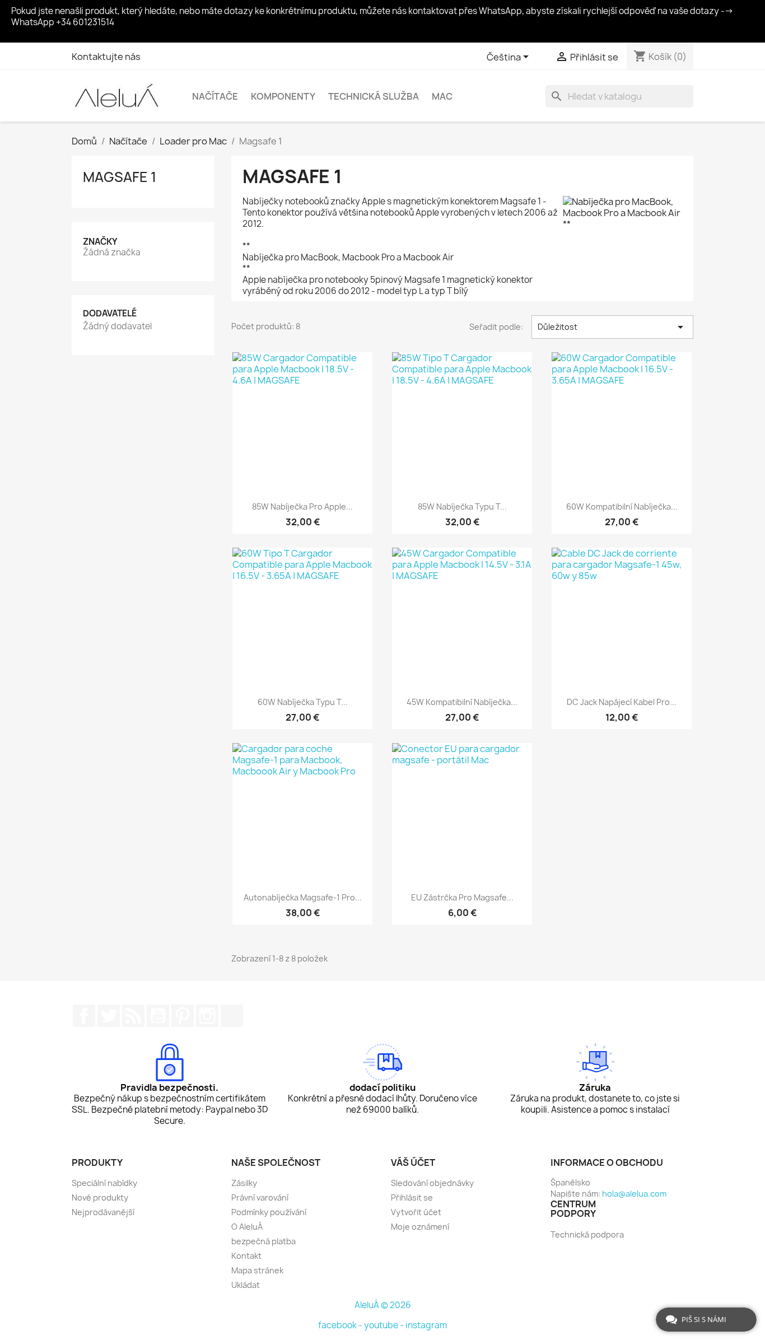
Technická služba (373, 96)
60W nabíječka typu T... (303, 702)
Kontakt (246, 1255)
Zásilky (244, 1183)
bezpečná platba (263, 1241)
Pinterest (182, 1016)
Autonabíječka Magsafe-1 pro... (303, 897)
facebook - (341, 1325)
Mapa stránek (257, 1270)
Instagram (207, 1016)
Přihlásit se (412, 1197)
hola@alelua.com (634, 1193)
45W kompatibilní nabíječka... (462, 702)
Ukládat (245, 1285)
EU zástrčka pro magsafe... (462, 897)
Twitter (108, 1016)
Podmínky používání (268, 1212)
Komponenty (283, 96)
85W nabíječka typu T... (462, 506)
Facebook (84, 1016)
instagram (426, 1325)
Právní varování (259, 1197)
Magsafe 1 (119, 176)
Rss (133, 1016)
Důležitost (612, 327)
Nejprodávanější (103, 1212)
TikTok (232, 1016)
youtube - (384, 1325)
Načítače (215, 96)
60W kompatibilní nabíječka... (622, 506)
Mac (442, 96)
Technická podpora (587, 1234)
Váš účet (413, 1162)
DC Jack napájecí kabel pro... (622, 702)
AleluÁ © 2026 (382, 1305)
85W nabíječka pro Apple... (302, 506)
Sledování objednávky (432, 1183)
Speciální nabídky (104, 1183)
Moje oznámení (420, 1226)
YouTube (158, 1016)
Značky (100, 242)
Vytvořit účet (416, 1212)
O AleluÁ (247, 1226)
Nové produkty (100, 1197)
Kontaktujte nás (106, 56)
